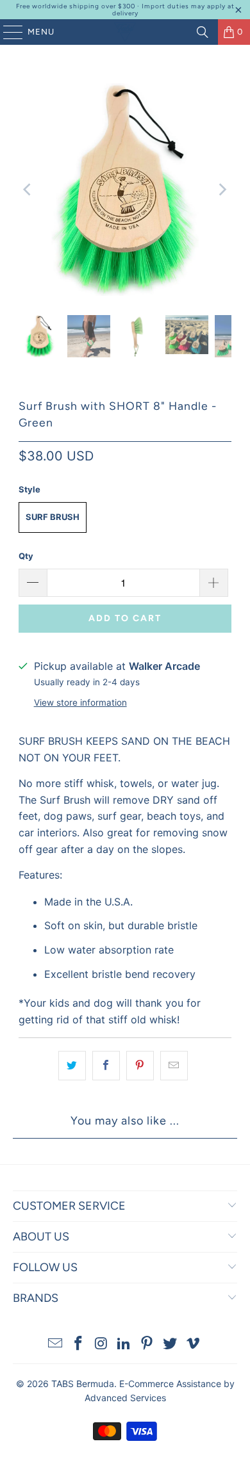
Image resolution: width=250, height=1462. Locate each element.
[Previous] (28, 189)
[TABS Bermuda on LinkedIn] (124, 1344)
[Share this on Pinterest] (140, 1065)
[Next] (222, 189)
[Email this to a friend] (174, 1065)
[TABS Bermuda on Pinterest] (147, 1344)
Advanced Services (125, 1397)
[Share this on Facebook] (106, 1065)
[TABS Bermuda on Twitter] (170, 1344)
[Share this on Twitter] (72, 1065)
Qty (26, 556)
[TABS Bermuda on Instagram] (101, 1344)
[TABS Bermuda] (125, 32)
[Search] (202, 32)
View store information (80, 702)
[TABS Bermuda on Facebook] (78, 1344)
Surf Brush (52, 517)
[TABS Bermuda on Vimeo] (193, 1344)
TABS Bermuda (82, 1383)
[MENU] (6, 32)
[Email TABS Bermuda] (55, 1344)
